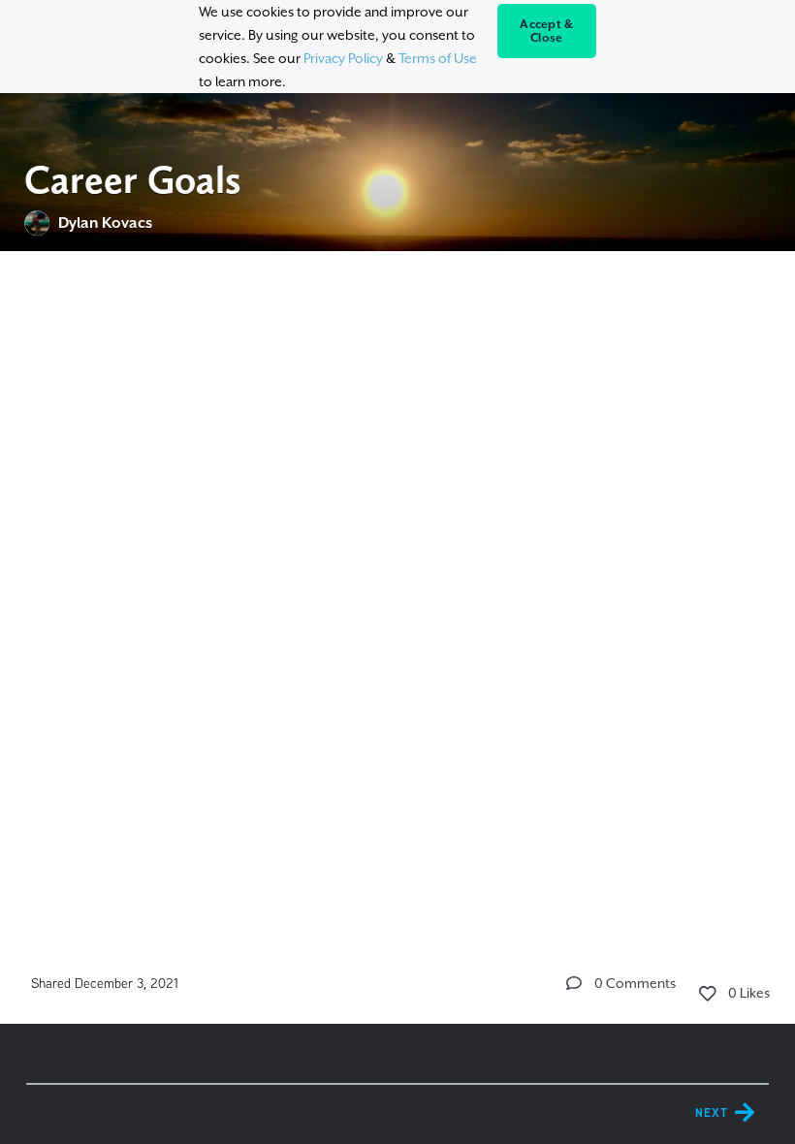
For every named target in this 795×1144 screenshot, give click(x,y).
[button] (574, 983)
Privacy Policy (343, 58)
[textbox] (398, 387)
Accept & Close (546, 31)
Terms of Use (437, 58)
